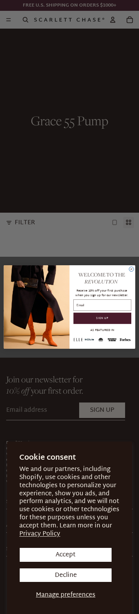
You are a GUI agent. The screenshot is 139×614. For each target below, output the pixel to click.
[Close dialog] (131, 269)
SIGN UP (102, 318)
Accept (66, 554)
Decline (66, 575)
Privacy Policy (39, 534)
